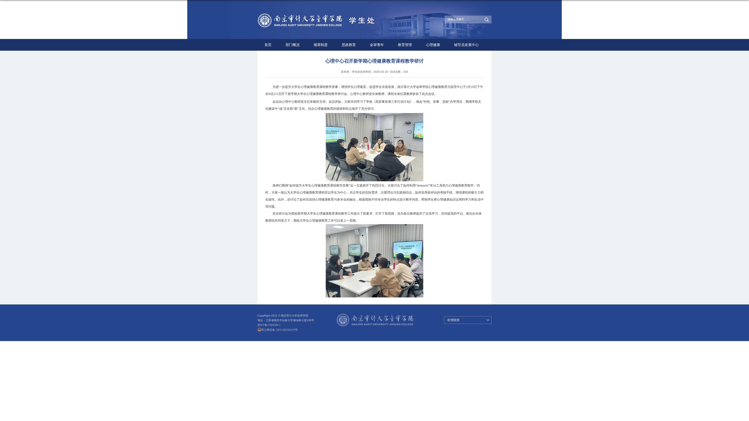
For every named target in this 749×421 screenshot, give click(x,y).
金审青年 (377, 45)
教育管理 (405, 45)
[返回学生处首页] (325, 14)
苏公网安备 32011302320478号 (279, 329)
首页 (268, 45)
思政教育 (349, 45)
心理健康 (433, 45)
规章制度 (321, 45)
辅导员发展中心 (466, 45)
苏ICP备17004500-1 (268, 325)
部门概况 (293, 45)
